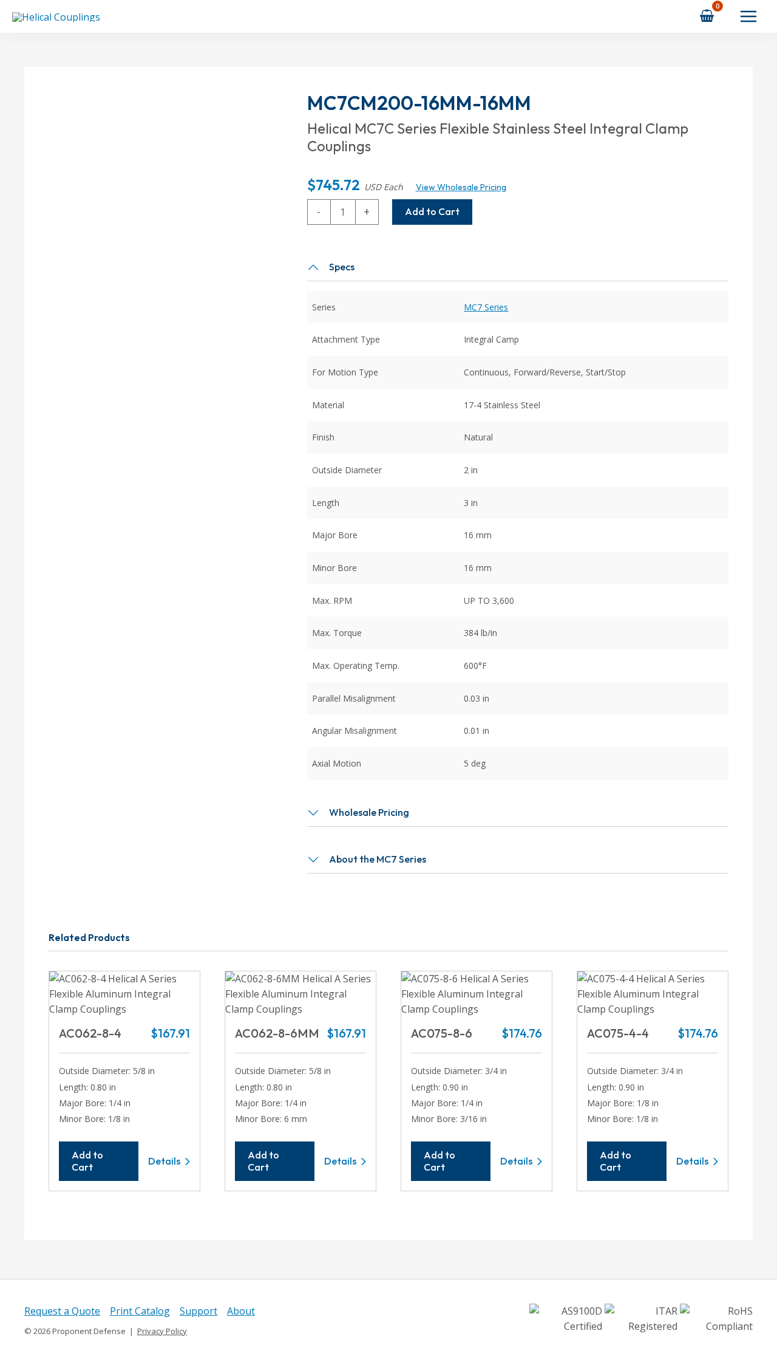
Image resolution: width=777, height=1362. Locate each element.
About (241, 1311)
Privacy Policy (162, 1331)
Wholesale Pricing (369, 812)
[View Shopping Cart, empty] (707, 16)
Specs (342, 267)
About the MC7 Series (377, 859)
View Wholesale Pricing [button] (461, 187)
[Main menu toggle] (748, 16)
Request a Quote (62, 1311)
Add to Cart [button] (87, 1160)
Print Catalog (140, 1311)
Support (198, 1311)
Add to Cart (432, 211)
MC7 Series (486, 307)
